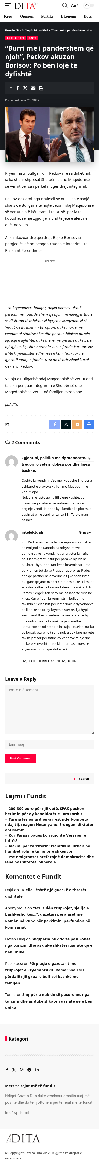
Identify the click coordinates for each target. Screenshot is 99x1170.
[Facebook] (7, 1070)
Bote (33, 38)
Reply (87, 458)
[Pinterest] (29, 1070)
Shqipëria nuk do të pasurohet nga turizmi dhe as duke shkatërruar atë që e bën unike (48, 945)
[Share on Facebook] (17, 88)
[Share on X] (25, 88)
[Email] (33, 88)
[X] (14, 1070)
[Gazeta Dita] (26, 5)
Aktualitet (16, 38)
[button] (9, 5)
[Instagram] (21, 1070)
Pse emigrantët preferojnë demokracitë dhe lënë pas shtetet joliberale (49, 859)
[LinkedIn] (37, 1070)
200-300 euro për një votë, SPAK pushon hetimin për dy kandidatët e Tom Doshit (44, 811)
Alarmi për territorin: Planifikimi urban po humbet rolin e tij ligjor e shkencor (47, 848)
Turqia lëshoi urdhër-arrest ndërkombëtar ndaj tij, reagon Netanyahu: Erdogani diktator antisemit (49, 824)
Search (84, 778)
